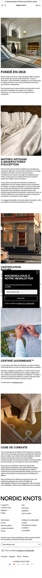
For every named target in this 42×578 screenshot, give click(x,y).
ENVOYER (21, 298)
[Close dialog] (37, 272)
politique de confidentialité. (27, 303)
